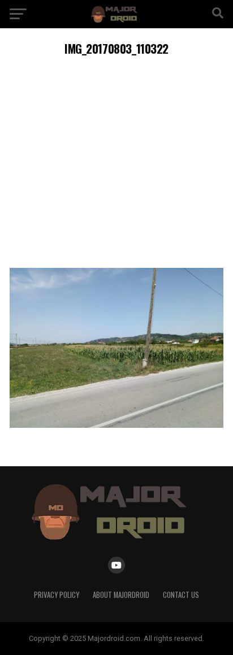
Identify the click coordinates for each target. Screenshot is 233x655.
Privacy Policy (56, 594)
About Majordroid (121, 594)
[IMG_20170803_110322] (116, 424)
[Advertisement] (116, 160)
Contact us (181, 594)
